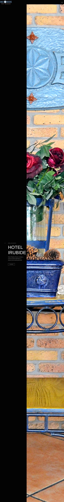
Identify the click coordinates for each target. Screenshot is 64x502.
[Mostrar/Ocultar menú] (62, 2)
